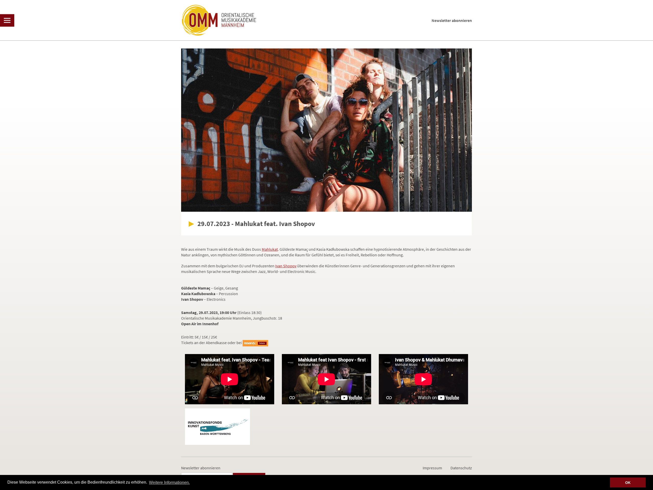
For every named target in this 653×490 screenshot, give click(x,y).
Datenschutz (461, 467)
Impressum (432, 467)
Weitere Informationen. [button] (169, 482)
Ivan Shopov (285, 265)
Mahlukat (270, 249)
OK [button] (628, 483)
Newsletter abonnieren (452, 20)
